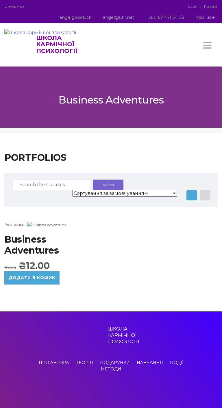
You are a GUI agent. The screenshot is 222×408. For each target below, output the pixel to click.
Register (211, 6)
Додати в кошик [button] (32, 277)
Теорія (84, 362)
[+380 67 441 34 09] (116, 390)
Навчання (150, 362)
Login (192, 6)
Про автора (54, 362)
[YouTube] (126, 390)
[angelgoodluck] (96, 390)
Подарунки (115, 362)
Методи (111, 369)
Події (177, 362)
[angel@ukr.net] (105, 390)
